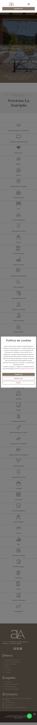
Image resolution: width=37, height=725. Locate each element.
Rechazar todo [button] (18, 378)
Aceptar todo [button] (18, 374)
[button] (29, 4)
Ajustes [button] (18, 383)
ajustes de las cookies (27, 368)
